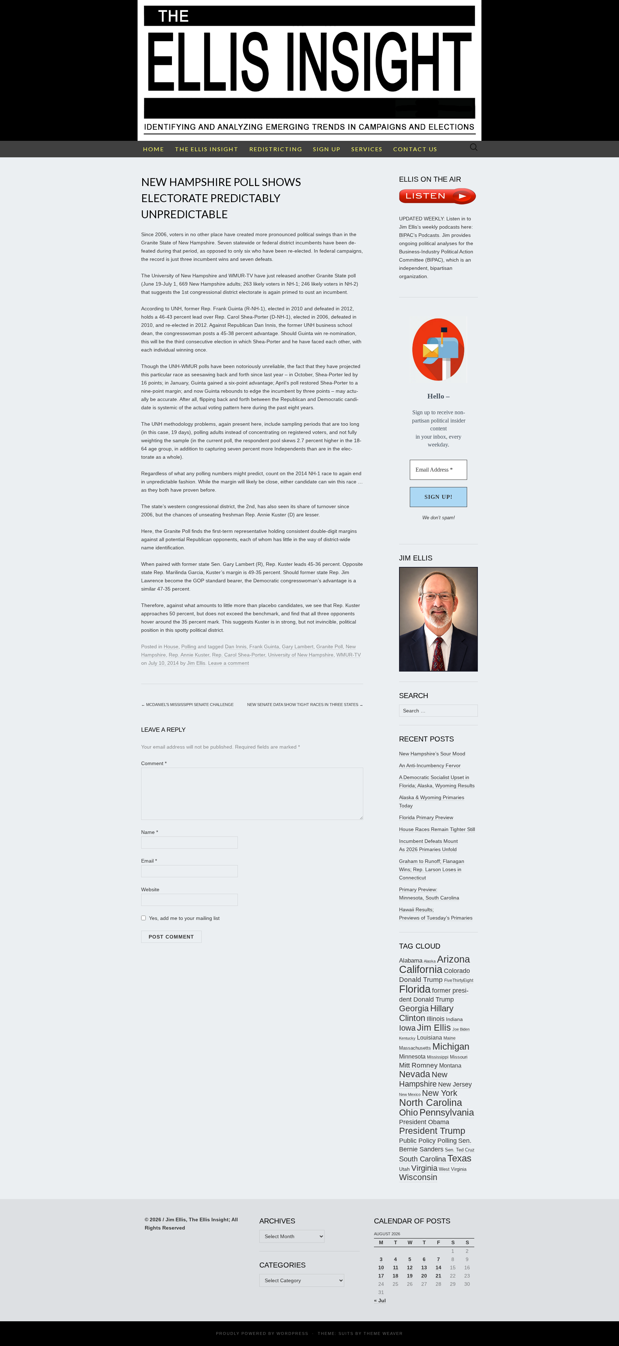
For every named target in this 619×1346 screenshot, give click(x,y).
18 (395, 1276)
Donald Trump (421, 979)
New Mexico (410, 1094)
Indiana (454, 1019)
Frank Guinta (264, 646)
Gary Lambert (297, 646)
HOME (153, 148)
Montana (450, 1066)
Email (149, 861)
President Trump (432, 1131)
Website (150, 889)
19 (410, 1276)
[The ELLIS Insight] (309, 70)
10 (381, 1267)
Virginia (424, 1168)
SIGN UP (327, 148)
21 (438, 1276)
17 (381, 1276)
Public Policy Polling (428, 1140)
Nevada (414, 1074)
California (420, 969)
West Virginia (452, 1169)
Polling (188, 646)
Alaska (430, 961)
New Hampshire (423, 1079)
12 (410, 1267)
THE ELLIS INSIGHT (207, 148)
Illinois (436, 1018)
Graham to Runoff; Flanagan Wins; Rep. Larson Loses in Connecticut (431, 869)
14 (438, 1267)
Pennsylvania (446, 1112)
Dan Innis (235, 646)
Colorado (457, 970)
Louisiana (429, 1038)
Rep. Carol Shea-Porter (238, 655)
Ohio (408, 1112)
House (171, 646)
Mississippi (437, 1057)
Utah (404, 1169)
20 (424, 1276)
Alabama (410, 960)
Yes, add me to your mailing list (184, 918)
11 (395, 1267)
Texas (459, 1158)
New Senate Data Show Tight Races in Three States (305, 704)
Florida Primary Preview (426, 817)
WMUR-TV (348, 655)
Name (149, 832)
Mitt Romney (418, 1065)
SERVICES (367, 148)
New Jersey (455, 1084)
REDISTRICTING (275, 148)
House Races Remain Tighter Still (437, 829)
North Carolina (430, 1102)
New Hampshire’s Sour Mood (432, 753)
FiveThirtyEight (458, 980)
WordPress (292, 1333)
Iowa (407, 1027)
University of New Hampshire (301, 655)
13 (424, 1267)
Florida (415, 989)
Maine (449, 1038)
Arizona (453, 959)
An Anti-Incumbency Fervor (430, 765)
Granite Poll (329, 646)
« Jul (380, 1300)
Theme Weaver (383, 1333)
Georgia (414, 1008)
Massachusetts (415, 1048)
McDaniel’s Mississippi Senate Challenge (187, 704)
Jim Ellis (196, 663)
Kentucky (407, 1038)
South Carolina (422, 1159)
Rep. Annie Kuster (189, 655)
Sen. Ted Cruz (460, 1149)
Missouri (458, 1057)
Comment (154, 763)
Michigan (450, 1046)
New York (439, 1093)
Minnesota (412, 1056)
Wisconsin (418, 1177)
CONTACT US (415, 148)
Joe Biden (461, 1029)
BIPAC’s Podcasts (419, 235)
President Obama (424, 1122)
